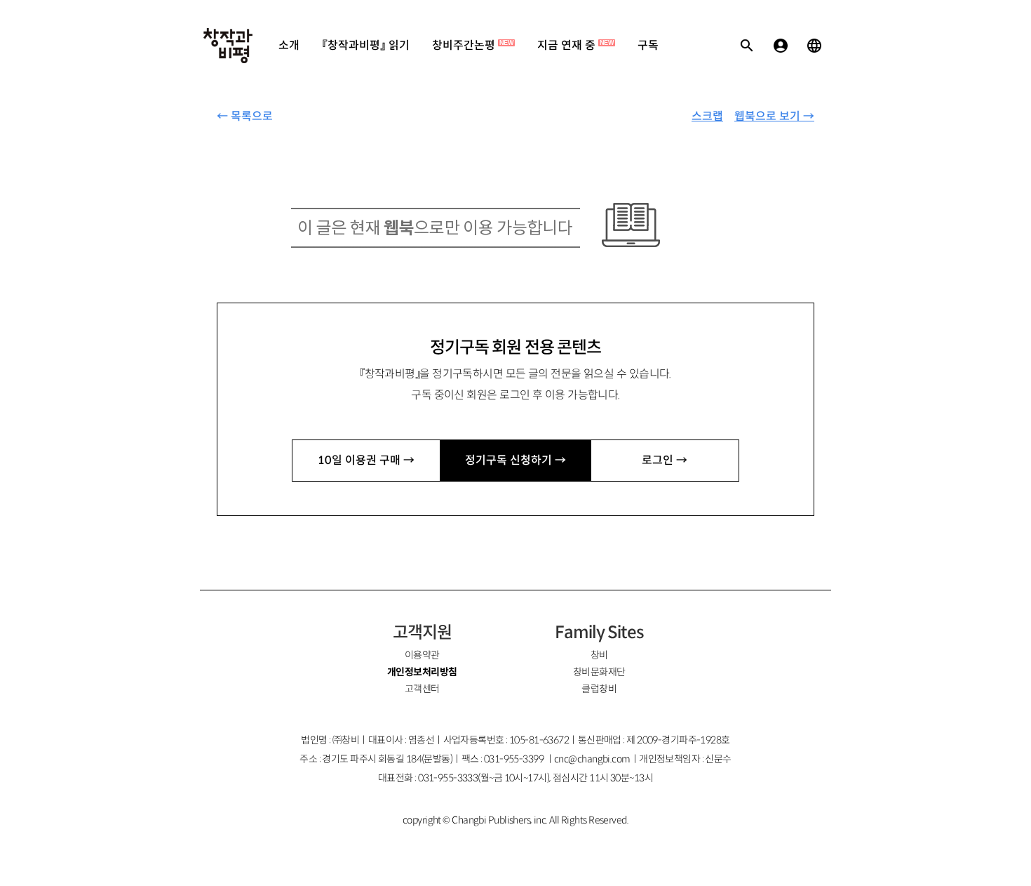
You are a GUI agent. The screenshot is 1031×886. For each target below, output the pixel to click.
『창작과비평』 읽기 (366, 45)
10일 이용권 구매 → (366, 460)
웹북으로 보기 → (774, 116)
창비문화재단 (599, 672)
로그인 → (664, 460)
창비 (599, 655)
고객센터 (422, 688)
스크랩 (707, 116)
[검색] (747, 45)
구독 (648, 45)
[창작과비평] (228, 45)
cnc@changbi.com (592, 759)
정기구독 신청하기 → (515, 460)
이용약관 (422, 655)
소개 (288, 45)
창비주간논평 (472, 45)
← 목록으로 (245, 116)
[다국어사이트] (814, 45)
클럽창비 (598, 688)
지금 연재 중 (575, 45)
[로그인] (780, 45)
